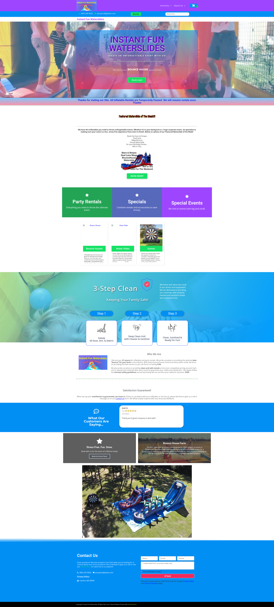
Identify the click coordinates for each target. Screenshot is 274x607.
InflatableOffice (132, 604)
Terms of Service (151, 583)
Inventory (164, 5)
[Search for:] (177, 14)
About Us (178, 5)
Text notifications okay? (152, 572)
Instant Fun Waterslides (90, 19)
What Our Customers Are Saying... (96, 421)
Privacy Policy (83, 577)
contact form (85, 566)
